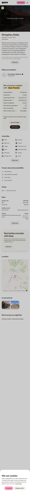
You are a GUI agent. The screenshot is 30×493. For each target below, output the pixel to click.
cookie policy (19, 484)
